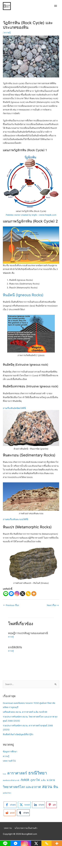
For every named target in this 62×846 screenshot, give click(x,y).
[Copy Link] (28, 593)
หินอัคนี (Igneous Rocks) (23, 295)
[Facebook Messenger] (11, 593)
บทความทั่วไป (9, 761)
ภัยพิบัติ (25, 780)
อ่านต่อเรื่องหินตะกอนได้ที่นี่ (15, 519)
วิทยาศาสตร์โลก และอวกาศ (22, 787)
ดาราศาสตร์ (17, 773)
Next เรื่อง (53, 605)
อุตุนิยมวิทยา (7, 793)
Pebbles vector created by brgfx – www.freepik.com (31, 215)
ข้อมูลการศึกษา (10, 751)
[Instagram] (16, 593)
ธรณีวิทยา (37, 772)
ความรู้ (7, 32)
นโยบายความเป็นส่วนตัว (26, 828)
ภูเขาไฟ (35, 780)
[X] (22, 593)
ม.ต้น (43, 780)
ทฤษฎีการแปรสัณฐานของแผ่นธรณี (28, 633)
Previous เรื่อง (11, 605)
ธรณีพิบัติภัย (15, 647)
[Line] (5, 593)
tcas (4, 774)
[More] (33, 593)
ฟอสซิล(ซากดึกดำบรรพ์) (11, 780)
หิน (55, 787)
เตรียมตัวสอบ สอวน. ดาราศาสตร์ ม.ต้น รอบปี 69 (25, 712)
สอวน (47, 786)
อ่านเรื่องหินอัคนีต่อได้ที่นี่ (14, 408)
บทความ (8, 828)
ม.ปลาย (51, 780)
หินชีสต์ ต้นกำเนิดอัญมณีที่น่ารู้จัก (18, 734)
